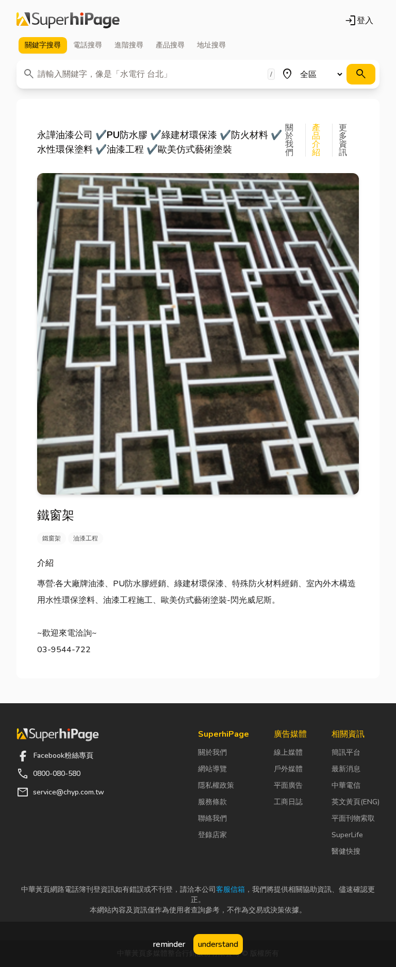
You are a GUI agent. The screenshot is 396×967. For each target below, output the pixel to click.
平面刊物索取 (353, 818)
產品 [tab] (170, 45)
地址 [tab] (211, 45)
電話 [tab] (87, 45)
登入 (358, 20)
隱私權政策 (216, 785)
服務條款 (212, 802)
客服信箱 (230, 889)
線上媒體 (288, 752)
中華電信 (346, 785)
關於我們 (212, 752)
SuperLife (347, 835)
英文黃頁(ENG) (356, 802)
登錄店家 (212, 835)
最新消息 (346, 769)
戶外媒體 (288, 769)
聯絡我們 (212, 818)
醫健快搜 (346, 851)
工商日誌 (288, 802)
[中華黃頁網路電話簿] (68, 20)
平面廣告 (288, 785)
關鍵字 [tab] (43, 45)
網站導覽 (212, 769)
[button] (295, 140)
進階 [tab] (128, 45)
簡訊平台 (346, 752)
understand (218, 944)
